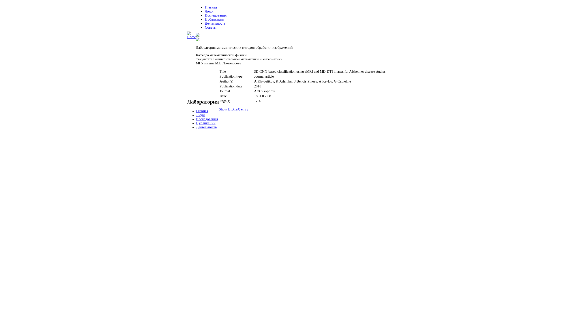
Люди (209, 11)
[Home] (191, 37)
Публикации (214, 19)
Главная (211, 7)
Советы (210, 27)
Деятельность (215, 23)
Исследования (216, 15)
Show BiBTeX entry (233, 109)
